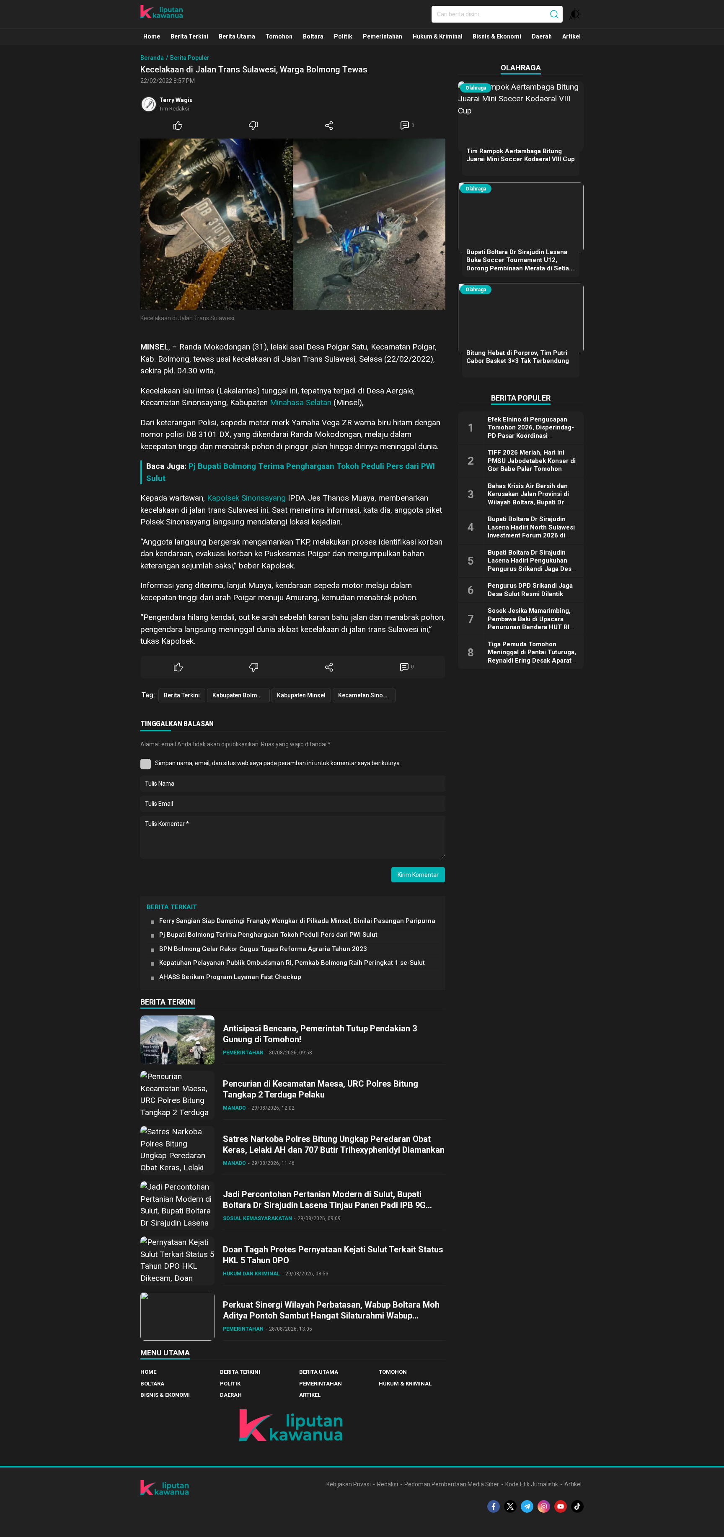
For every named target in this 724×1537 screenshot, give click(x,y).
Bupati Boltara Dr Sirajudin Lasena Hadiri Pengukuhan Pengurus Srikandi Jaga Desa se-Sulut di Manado (531, 565)
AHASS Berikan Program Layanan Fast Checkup (230, 977)
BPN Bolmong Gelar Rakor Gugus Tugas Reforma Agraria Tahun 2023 (263, 949)
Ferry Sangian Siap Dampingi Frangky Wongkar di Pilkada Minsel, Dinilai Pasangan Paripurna (297, 921)
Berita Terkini (182, 695)
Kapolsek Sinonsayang (246, 498)
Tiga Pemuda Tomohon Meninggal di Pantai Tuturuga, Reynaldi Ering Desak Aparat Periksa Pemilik (532, 656)
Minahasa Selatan (300, 402)
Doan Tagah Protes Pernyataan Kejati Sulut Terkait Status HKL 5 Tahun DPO (333, 1254)
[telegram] (527, 1506)
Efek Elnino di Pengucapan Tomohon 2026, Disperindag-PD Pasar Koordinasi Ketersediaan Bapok (531, 432)
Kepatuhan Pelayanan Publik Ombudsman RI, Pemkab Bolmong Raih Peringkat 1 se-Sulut (292, 962)
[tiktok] (577, 1506)
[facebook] (493, 1506)
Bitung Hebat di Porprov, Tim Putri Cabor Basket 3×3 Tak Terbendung (517, 357)
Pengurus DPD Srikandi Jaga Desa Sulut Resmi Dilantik (530, 590)
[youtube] (560, 1506)
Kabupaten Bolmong (240, 695)
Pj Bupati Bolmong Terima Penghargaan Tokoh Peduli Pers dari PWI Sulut (268, 934)
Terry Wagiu (176, 100)
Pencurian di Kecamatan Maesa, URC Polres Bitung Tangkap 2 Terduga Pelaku (320, 1089)
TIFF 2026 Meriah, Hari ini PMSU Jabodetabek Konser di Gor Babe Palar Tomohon (532, 461)
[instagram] (544, 1506)
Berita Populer (189, 57)
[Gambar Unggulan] (292, 224)
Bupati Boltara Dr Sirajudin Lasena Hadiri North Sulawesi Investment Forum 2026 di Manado (531, 531)
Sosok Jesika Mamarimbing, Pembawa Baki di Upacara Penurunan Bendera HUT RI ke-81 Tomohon (529, 623)
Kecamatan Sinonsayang (367, 695)
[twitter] (510, 1506)
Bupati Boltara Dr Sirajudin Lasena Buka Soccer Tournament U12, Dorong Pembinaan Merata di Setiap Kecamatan (519, 264)
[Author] (148, 104)
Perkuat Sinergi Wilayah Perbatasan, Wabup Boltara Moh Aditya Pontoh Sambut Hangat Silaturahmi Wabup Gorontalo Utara (331, 1315)
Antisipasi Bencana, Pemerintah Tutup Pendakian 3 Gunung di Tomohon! (320, 1033)
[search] (554, 14)
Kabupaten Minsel (301, 695)
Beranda (152, 57)
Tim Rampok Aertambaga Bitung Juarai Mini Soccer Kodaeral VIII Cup (520, 155)
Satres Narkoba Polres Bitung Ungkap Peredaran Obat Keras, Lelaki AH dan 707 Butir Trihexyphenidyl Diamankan (334, 1144)
